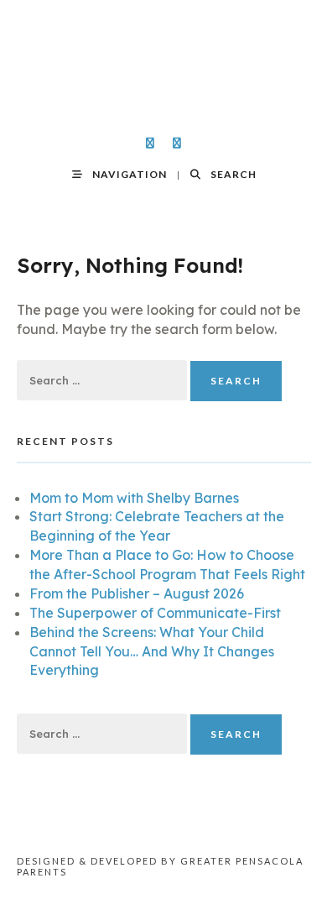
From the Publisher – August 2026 (136, 593)
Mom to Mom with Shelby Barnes (134, 497)
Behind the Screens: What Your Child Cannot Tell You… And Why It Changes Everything (151, 651)
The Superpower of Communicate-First (155, 612)
